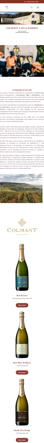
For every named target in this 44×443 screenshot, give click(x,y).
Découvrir (22, 305)
